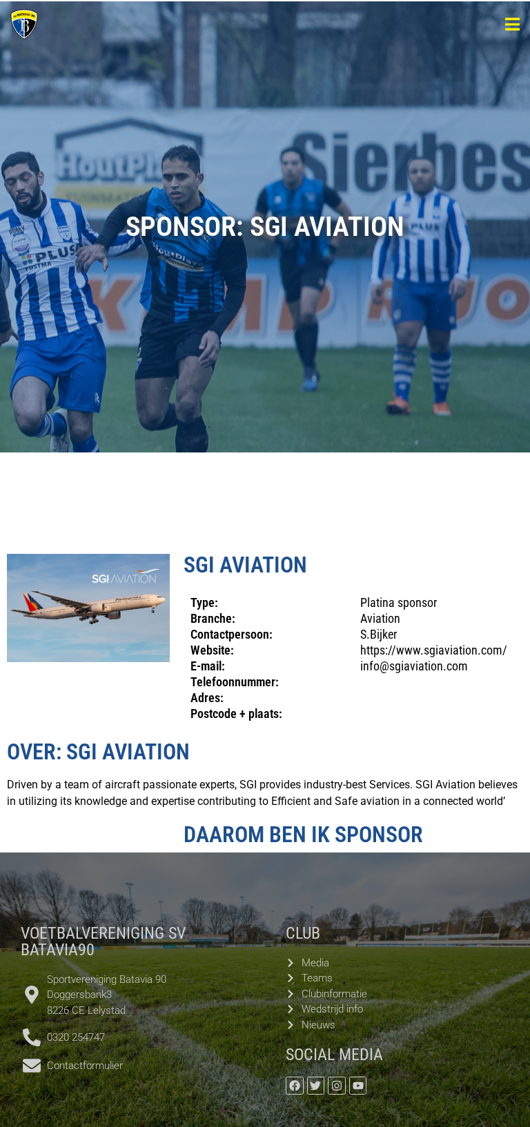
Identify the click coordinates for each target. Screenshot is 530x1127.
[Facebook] (295, 1086)
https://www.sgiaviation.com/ (433, 650)
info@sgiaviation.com (414, 666)
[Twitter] (316, 1086)
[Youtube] (358, 1086)
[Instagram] (337, 1086)
